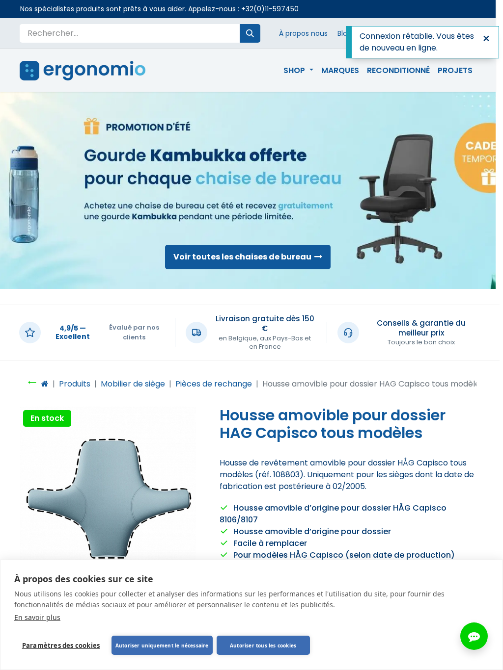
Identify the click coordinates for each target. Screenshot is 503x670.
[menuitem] (298, 70)
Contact (479, 33)
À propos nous (303, 33)
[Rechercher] (250, 33)
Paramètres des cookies (61, 645)
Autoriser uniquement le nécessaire (162, 645)
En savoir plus (37, 617)
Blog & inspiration (366, 33)
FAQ (448, 33)
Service (418, 33)
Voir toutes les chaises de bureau (243, 256)
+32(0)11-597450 (270, 9)
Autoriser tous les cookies (263, 645)
